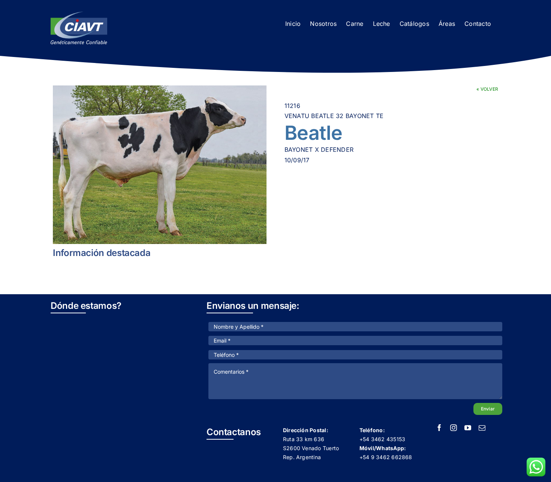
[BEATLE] (160, 164)
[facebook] (439, 427)
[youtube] (467, 427)
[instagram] (453, 427)
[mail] (482, 427)
